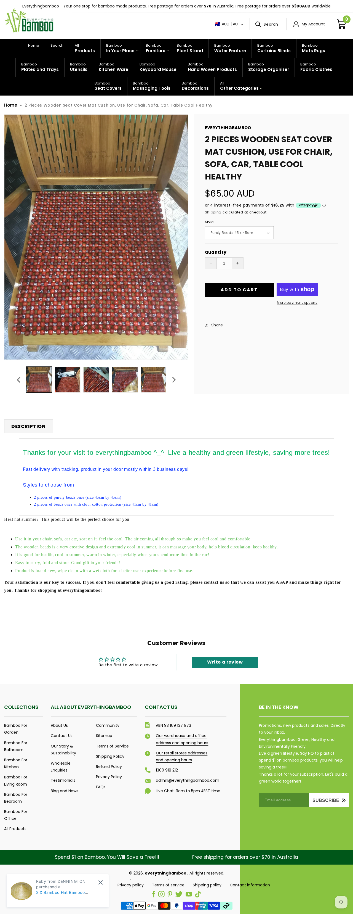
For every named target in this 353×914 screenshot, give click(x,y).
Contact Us (62, 735)
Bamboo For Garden (15, 729)
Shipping (213, 212)
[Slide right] (174, 380)
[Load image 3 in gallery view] (96, 380)
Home (10, 105)
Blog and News (64, 791)
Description (28, 426)
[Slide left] (18, 380)
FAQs (101, 787)
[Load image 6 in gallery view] (154, 380)
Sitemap (104, 735)
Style (209, 221)
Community (107, 725)
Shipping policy (207, 885)
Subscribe (325, 800)
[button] (268, 24)
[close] (100, 882)
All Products (15, 828)
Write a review (225, 662)
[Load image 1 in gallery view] (39, 380)
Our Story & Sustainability (63, 749)
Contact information (250, 885)
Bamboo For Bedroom (15, 798)
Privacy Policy (109, 777)
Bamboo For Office (15, 815)
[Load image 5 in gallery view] (125, 380)
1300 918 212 (167, 770)
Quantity (216, 252)
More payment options (297, 302)
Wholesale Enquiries (61, 766)
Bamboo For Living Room (15, 780)
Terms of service (168, 885)
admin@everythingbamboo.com (187, 780)
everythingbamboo (165, 873)
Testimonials (63, 780)
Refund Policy (109, 766)
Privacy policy (130, 885)
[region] (176, 6)
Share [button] (217, 325)
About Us (59, 725)
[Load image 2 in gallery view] (68, 380)
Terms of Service (112, 746)
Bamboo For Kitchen (15, 763)
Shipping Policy (110, 756)
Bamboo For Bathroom (15, 746)
